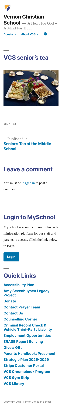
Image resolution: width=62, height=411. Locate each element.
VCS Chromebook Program (26, 371)
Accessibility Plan (18, 285)
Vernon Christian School (23, 20)
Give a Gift (12, 347)
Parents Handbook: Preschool (29, 353)
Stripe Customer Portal (23, 365)
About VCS (28, 34)
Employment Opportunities (27, 335)
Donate (8, 34)
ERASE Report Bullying (23, 341)
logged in (28, 183)
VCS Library (13, 383)
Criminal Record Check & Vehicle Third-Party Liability (27, 327)
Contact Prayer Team (21, 307)
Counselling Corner (20, 319)
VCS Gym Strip (16, 377)
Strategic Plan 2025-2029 (26, 359)
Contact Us (13, 313)
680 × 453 (9, 123)
